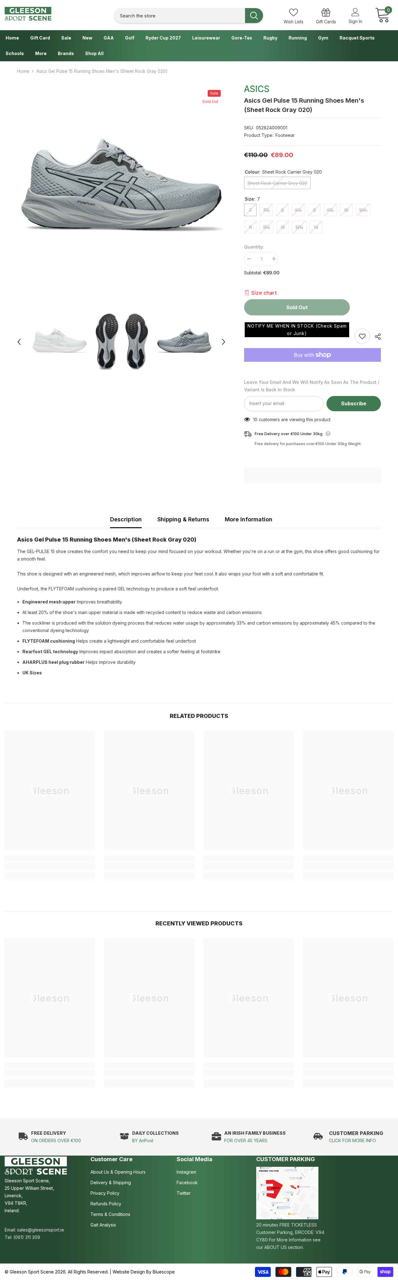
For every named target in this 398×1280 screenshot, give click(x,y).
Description (126, 519)
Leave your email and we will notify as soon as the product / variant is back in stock (311, 385)
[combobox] (179, 15)
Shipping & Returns (183, 519)
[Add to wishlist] (362, 336)
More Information (248, 519)
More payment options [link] (312, 365)
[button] (297, 330)
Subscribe (353, 403)
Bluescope (164, 1271)
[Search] (188, 15)
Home (23, 71)
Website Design (129, 1271)
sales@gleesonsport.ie (40, 1229)
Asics (257, 89)
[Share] (375, 336)
